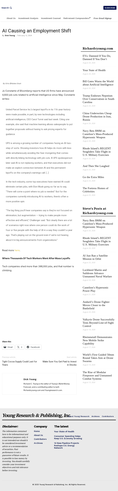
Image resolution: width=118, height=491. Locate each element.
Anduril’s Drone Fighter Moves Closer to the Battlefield (96, 305)
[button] (7, 8)
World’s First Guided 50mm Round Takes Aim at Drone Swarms (98, 358)
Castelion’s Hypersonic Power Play (95, 289)
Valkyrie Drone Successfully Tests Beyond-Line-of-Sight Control (98, 322)
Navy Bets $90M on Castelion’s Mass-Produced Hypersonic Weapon (98, 134)
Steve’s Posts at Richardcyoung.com (98, 210)
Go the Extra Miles (93, 177)
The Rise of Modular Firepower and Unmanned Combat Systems (97, 375)
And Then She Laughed (96, 166)
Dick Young (10, 35)
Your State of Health (94, 70)
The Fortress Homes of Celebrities (95, 190)
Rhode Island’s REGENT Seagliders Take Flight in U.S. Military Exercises (97, 151)
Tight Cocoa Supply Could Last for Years (19, 363)
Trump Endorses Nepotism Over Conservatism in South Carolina (98, 99)
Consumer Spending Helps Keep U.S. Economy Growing (68, 437)
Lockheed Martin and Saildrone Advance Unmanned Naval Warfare (97, 273)
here (17, 250)
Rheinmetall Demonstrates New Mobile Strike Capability (97, 340)
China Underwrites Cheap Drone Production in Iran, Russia (97, 116)
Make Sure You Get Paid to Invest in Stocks (60, 363)
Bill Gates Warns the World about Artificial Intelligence (98, 83)
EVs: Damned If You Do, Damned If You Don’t (97, 57)
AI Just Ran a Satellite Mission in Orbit (95, 257)
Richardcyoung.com (98, 48)
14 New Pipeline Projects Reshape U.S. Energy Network (66, 445)
